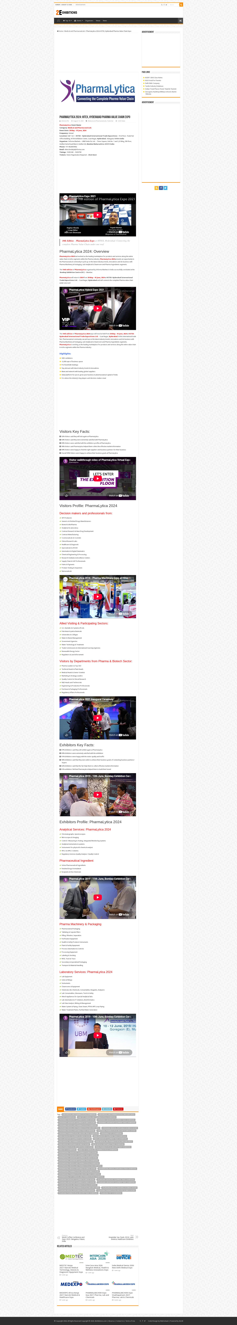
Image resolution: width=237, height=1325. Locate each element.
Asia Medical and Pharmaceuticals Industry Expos (116, 1114)
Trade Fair (110, 121)
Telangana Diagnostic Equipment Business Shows (76, 1179)
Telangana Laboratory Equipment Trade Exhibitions (116, 1182)
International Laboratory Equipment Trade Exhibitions (78, 1160)
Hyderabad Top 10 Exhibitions (111, 1133)
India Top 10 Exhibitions (67, 1150)
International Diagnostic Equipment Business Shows (78, 1152)
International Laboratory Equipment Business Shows (78, 1158)
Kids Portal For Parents (153, 80)
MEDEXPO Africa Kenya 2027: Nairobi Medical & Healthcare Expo (69, 1295)
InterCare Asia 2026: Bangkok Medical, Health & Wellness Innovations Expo (97, 1267)
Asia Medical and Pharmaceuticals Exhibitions (79, 1114)
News (105, 21)
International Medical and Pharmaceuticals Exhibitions (79, 1163)
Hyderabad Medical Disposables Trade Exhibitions (76, 1131)
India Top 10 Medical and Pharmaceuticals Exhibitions (98, 1150)
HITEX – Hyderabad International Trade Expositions (96, 136)
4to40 (181, 1321)
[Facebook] (164, 4)
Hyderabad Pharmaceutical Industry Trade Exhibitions (78, 1133)
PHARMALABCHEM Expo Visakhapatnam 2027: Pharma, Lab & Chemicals (123, 1295)
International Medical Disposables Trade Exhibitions (117, 1169)
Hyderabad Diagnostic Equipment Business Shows (77, 1120)
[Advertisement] (97, 52)
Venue (98, 21)
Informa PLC (65, 121)
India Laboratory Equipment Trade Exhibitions (110, 1139)
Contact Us (120, 1321)
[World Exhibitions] (67, 12)
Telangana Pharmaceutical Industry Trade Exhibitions (78, 1193)
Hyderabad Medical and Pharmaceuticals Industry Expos (79, 1128)
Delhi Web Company (152, 83)
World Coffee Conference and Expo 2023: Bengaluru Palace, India (73, 1238)
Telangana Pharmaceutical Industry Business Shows (116, 1190)
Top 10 (67, 21)
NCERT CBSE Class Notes (153, 78)
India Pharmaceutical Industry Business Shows (76, 1147)
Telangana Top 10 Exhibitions (111, 1193)
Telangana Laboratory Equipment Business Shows (77, 1182)
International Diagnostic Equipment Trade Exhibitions (78, 1155)
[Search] (181, 5)
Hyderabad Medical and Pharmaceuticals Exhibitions (78, 1125)
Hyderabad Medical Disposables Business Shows (120, 1128)
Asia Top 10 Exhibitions (67, 1117)
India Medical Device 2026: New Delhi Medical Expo (123, 1266)
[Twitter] (166, 4)
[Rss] (162, 4)
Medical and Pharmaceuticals (74, 31)
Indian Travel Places (152, 89)
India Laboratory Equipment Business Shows (75, 1139)
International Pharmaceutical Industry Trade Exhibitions (79, 1174)
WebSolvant (164, 1321)
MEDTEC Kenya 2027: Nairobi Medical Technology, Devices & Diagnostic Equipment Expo (71, 1268)
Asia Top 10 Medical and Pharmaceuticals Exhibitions (97, 1117)
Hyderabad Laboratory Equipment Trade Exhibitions (116, 1122)
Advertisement (80, 5)
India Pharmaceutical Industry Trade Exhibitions (113, 1147)
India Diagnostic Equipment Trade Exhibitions (110, 1136)
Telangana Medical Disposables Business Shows (120, 1188)
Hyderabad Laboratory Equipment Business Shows (77, 1122)
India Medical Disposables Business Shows (74, 1144)
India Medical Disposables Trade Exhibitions (108, 1144)
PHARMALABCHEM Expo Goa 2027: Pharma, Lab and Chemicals (97, 1295)
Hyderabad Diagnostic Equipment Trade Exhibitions (116, 1120)
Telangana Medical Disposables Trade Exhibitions (76, 1190)
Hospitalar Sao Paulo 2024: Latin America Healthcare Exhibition (121, 1237)
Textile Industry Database (154, 86)
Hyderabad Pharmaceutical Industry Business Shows (117, 1131)
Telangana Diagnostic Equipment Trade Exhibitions (116, 1179)
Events (79, 21)
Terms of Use (130, 1321)
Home (58, 20)
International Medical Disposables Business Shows (77, 1169)
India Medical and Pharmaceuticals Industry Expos (114, 1141)
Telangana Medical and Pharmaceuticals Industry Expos (79, 1188)
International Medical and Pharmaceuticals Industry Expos (80, 1166)
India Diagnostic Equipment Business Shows (74, 1136)
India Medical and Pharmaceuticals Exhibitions (76, 1141)
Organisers (89, 21)
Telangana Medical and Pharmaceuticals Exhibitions (78, 1185)
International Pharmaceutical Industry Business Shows (79, 1171)
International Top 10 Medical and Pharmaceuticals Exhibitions (81, 1177)
